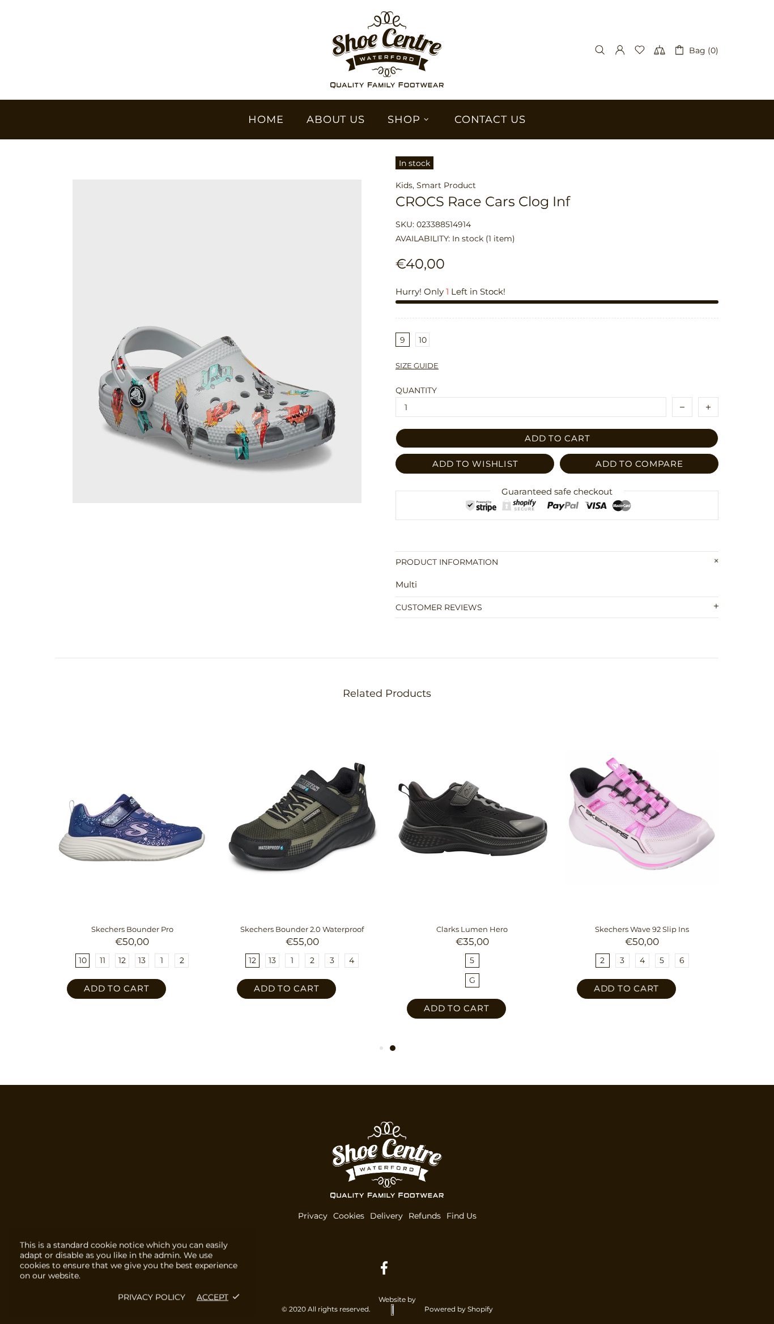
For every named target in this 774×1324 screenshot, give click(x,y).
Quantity (416, 390)
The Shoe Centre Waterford (387, 49)
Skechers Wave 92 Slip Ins (642, 929)
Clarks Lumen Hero (472, 929)
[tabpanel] (472, 880)
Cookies (348, 1216)
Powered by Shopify (458, 1309)
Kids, (404, 185)
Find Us (461, 1216)
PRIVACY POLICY (151, 1297)
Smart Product (446, 185)
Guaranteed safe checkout (557, 491)
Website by (397, 1299)
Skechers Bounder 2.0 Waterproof (302, 929)
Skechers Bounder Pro (132, 929)
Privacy (313, 1216)
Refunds (425, 1216)
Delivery (386, 1216)
